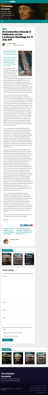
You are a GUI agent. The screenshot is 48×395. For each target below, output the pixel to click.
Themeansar (3, 389)
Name (4, 302)
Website (4, 317)
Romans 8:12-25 (7, 64)
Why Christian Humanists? (42, 392)
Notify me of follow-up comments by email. (13, 332)
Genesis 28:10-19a (7, 57)
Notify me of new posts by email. (11, 336)
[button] (42, 21)
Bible (16, 45)
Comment (4, 276)
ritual (23, 45)
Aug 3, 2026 (6, 358)
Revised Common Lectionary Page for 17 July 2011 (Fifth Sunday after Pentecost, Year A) (10, 52)
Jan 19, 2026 (41, 358)
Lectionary (20, 45)
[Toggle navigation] (45, 21)
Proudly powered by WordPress (7, 388)
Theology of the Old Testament (41, 388)
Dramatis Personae (32, 390)
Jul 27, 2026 (18, 358)
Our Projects (32, 388)
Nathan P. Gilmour (12, 43)
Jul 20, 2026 (29, 358)
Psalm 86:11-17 (11, 62)
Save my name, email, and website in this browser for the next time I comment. (17, 328)
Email (3, 310)
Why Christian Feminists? (42, 390)
